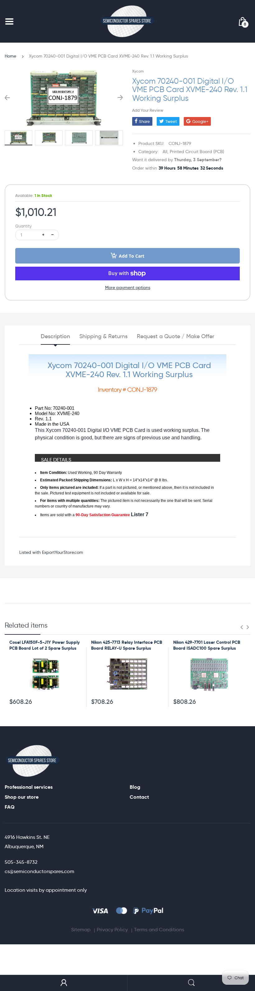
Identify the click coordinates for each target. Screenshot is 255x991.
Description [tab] (55, 336)
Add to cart (131, 256)
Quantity (23, 226)
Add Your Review (147, 110)
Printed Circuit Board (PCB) (197, 151)
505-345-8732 (21, 862)
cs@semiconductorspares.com (39, 871)
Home (10, 56)
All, (166, 151)
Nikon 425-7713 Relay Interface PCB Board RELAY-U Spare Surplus (126, 645)
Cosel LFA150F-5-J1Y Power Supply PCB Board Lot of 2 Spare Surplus (44, 645)
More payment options (127, 287)
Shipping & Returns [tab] (103, 336)
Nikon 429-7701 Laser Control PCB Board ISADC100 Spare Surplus (206, 645)
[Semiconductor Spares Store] (127, 21)
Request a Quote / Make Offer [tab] (175, 336)
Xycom (138, 71)
